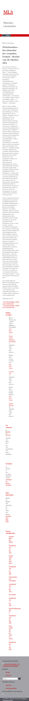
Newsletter (8, 675)
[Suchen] (19, 678)
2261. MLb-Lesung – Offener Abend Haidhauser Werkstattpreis (12, 335)
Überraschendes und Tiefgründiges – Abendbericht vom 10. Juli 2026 (13, 584)
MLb (8, 12)
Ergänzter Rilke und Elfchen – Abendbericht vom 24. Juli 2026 (12, 545)
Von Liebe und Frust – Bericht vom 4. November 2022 (10, 306)
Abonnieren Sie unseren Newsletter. (9, 482)
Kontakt (8, 672)
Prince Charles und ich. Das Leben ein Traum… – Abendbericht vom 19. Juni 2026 (12, 637)
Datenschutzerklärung (11, 688)
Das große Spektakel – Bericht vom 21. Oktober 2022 (10, 302)
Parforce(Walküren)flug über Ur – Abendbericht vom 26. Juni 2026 (15, 615)
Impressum (8, 685)
